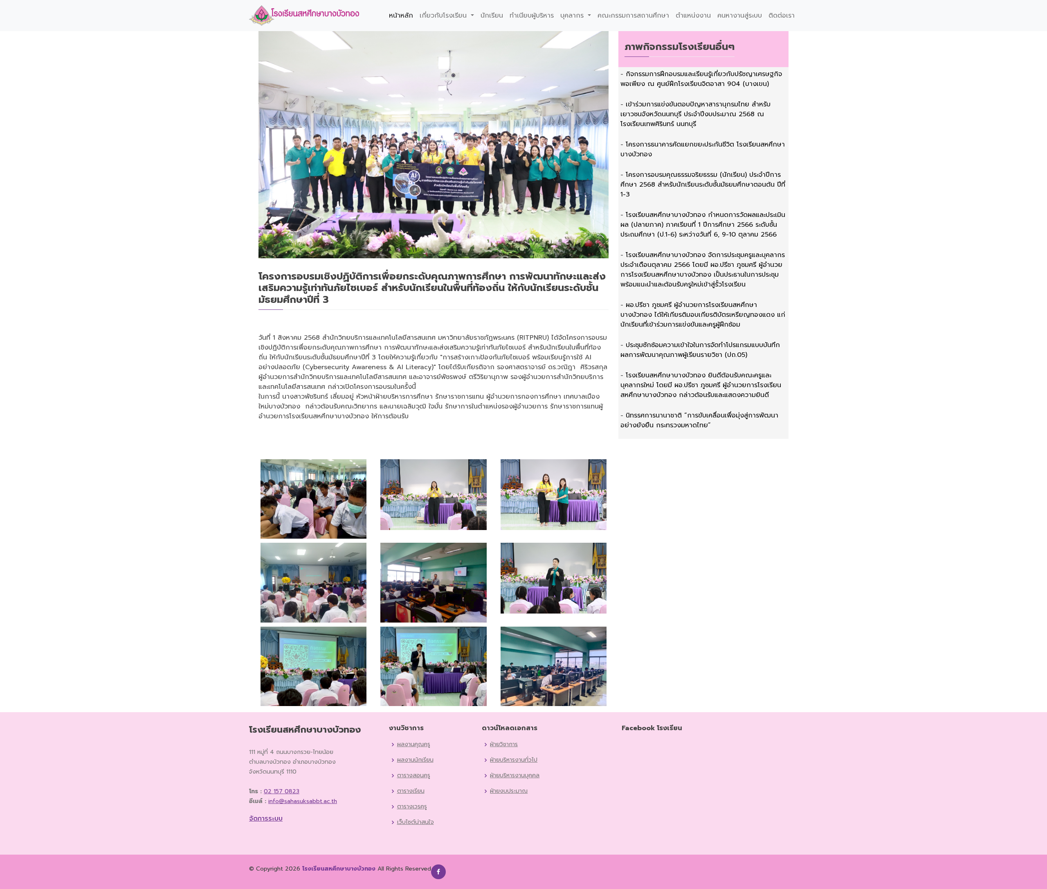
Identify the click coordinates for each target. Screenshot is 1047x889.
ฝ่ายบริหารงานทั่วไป (513, 760)
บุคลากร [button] (573, 15)
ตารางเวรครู (412, 807)
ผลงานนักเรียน (415, 760)
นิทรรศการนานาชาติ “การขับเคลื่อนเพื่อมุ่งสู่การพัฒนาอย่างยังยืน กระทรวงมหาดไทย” (699, 420)
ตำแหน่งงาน (693, 15)
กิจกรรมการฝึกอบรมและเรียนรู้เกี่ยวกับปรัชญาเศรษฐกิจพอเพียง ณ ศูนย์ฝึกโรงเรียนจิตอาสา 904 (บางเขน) (701, 79)
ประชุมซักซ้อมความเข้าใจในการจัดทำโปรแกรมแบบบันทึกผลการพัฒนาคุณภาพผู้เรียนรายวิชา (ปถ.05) (700, 350)
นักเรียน (492, 15)
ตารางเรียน (411, 791)
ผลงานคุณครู (413, 744)
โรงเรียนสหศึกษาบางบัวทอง (338, 868)
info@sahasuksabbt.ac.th (302, 801)
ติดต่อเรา (781, 15)
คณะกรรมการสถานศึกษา (633, 15)
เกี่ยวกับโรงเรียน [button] (444, 15)
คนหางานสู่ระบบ (739, 15)
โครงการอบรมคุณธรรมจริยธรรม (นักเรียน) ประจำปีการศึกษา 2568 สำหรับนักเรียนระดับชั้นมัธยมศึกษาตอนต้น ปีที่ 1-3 (702, 184)
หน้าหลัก (401, 15)
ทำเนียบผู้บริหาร (532, 15)
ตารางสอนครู (413, 775)
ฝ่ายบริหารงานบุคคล (514, 775)
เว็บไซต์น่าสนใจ (415, 822)
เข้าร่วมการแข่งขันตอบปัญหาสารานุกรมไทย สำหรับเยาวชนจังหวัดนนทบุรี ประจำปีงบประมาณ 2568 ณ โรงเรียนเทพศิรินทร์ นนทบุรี (695, 114)
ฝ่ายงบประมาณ (509, 791)
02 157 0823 (281, 791)
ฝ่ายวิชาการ (504, 744)
